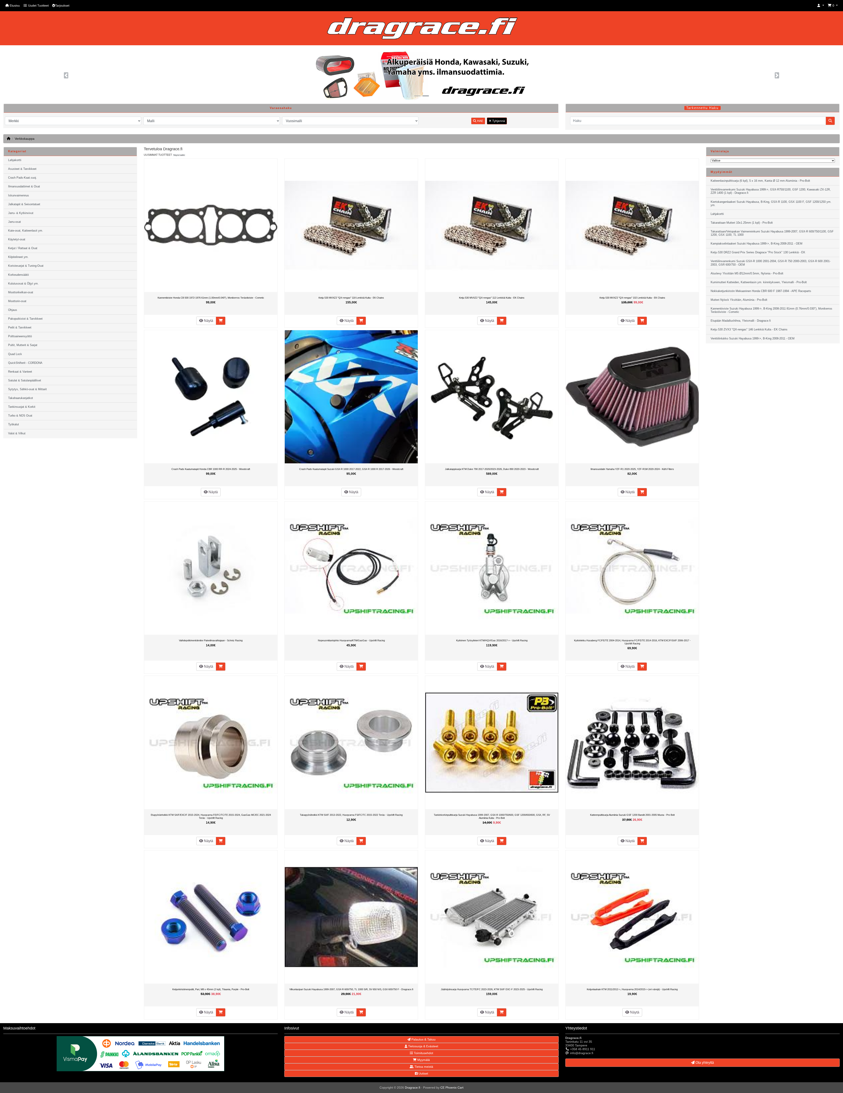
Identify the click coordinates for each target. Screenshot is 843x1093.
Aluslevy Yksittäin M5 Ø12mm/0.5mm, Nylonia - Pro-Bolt (747, 273)
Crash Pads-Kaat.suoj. (22, 177)
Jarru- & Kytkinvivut (20, 213)
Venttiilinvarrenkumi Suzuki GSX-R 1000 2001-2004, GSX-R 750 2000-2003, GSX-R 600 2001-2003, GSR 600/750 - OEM (770, 263)
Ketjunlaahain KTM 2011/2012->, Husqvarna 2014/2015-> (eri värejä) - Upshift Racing (632, 989)
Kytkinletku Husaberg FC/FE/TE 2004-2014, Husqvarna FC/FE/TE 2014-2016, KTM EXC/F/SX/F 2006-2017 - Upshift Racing (632, 642)
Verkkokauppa (24, 138)
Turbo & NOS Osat (20, 415)
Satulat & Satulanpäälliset (24, 380)
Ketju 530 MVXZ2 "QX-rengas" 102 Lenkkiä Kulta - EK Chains (632, 297)
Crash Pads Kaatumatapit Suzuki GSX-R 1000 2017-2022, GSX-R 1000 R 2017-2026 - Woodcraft (351, 469)
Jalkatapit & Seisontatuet (24, 204)
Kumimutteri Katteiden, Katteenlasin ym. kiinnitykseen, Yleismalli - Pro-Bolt (759, 282)
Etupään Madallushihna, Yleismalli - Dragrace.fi (741, 320)
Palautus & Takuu (423, 1039)
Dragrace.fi (412, 1087)
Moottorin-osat (17, 301)
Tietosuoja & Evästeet (422, 1046)
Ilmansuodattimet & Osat (24, 186)
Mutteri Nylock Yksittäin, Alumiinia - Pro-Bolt (739, 299)
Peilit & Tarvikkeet (19, 327)
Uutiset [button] (423, 1073)
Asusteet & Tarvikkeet (22, 168)
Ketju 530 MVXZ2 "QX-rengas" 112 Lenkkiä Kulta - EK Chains (491, 297)
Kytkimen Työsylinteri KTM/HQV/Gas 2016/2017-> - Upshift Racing (492, 640)
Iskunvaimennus (18, 195)
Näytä (208, 321)
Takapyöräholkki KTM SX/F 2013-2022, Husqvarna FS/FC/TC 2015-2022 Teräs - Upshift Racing (351, 815)
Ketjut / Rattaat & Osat (22, 248)
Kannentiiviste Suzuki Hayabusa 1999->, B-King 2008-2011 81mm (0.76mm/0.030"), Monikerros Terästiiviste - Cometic (771, 310)
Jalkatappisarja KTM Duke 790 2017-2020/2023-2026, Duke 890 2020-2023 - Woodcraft (492, 469)
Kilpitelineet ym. (18, 257)
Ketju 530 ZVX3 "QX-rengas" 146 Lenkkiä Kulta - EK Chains (749, 329)
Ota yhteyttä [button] (704, 1062)
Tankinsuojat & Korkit (21, 406)
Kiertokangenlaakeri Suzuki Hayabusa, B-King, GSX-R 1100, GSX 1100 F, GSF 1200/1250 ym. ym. (771, 203)
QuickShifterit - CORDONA (25, 362)
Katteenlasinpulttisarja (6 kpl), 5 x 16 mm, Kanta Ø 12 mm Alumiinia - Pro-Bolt (760, 180)
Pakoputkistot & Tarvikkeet (25, 318)
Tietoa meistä (423, 1066)
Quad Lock (15, 354)
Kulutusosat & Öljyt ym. (23, 283)
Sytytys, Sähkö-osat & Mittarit (27, 389)
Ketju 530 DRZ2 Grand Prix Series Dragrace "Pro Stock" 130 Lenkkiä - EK (758, 252)
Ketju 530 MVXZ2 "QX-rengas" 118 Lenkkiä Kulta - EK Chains (351, 297)
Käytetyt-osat (16, 239)
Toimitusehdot (423, 1053)
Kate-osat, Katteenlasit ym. (25, 230)
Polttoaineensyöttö (20, 336)
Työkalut (13, 424)
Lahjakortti (14, 160)
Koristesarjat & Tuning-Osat (25, 265)
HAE (479, 121)
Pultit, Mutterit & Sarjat (22, 345)
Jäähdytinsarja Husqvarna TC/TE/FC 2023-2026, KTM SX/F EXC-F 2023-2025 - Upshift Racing (492, 989)
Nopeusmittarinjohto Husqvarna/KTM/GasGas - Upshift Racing (351, 640)
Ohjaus (12, 310)
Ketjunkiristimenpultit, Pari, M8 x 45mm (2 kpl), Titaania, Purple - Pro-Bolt (210, 989)
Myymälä (423, 1060)
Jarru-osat (14, 221)
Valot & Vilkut (16, 433)
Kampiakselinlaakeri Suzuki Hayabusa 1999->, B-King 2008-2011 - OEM (756, 243)
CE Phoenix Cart (451, 1087)
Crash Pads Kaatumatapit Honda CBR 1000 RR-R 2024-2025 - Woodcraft (210, 469)
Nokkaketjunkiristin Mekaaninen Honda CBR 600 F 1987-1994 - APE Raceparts (761, 291)
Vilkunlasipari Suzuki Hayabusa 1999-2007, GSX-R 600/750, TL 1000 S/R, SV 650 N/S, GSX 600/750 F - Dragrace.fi (351, 989)
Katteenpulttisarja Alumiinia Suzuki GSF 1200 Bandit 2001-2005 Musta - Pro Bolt (632, 815)
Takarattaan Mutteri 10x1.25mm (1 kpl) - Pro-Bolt (742, 222)
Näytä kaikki (179, 155)
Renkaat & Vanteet (20, 371)
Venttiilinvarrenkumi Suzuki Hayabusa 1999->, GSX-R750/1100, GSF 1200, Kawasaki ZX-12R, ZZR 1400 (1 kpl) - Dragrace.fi (771, 191)
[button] (820, 5)
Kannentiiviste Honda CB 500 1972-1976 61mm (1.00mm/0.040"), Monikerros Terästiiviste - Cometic (211, 297)
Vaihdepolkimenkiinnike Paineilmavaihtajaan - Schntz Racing (211, 640)
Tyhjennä (498, 121)
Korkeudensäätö (18, 274)
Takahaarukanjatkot (20, 398)
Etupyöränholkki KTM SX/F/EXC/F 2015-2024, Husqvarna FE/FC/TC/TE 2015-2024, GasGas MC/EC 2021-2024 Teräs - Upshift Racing (211, 816)
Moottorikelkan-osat (20, 292)
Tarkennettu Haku (702, 108)
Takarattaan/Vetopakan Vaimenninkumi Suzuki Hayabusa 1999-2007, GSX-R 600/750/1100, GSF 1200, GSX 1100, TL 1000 (772, 233)
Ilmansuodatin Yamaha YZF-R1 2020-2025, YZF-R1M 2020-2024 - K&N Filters (632, 469)
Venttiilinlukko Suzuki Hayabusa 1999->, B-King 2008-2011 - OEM (752, 338)
